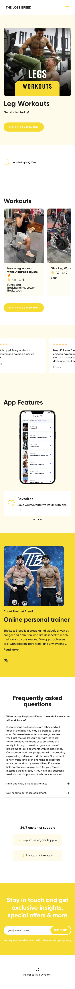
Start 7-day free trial (24, 126)
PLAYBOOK (45, 907)
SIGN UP (60, 862)
